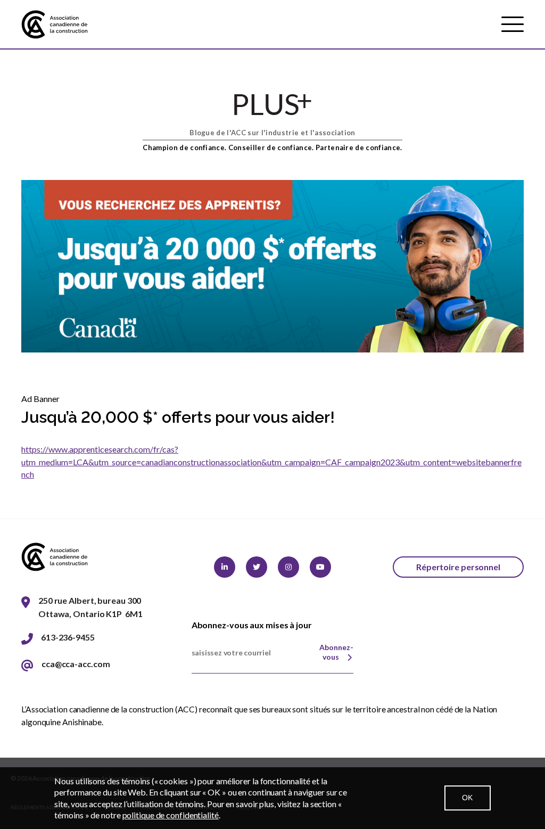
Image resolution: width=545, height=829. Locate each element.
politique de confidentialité (170, 815)
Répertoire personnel (458, 567)
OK (467, 797)
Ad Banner (40, 398)
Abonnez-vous (336, 652)
